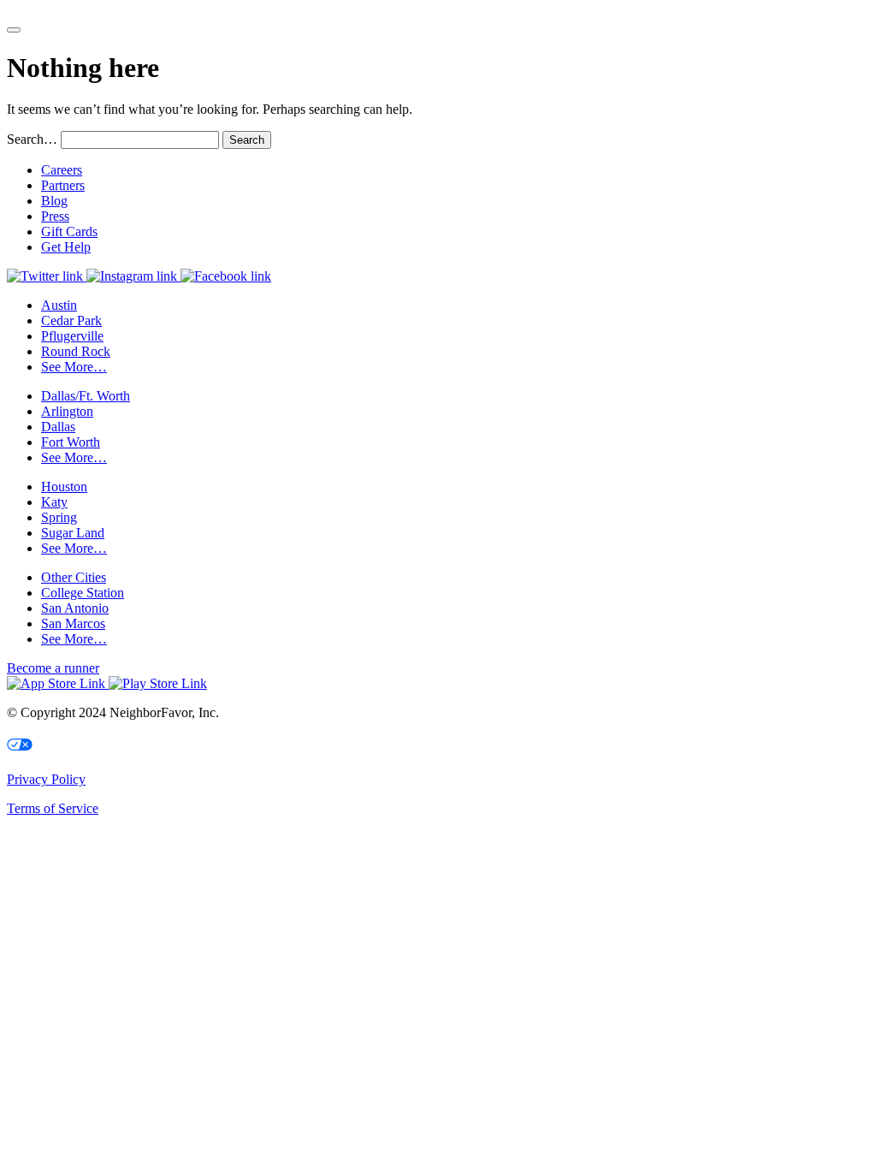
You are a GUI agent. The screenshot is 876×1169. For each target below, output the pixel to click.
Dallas (58, 426)
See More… (74, 366)
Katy (54, 502)
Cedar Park (71, 320)
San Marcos (73, 623)
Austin (59, 305)
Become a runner (53, 668)
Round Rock (75, 351)
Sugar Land (72, 532)
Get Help (66, 247)
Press (55, 216)
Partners (63, 185)
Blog (54, 200)
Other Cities (73, 577)
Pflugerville (72, 336)
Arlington (67, 411)
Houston (64, 486)
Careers (61, 170)
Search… (32, 139)
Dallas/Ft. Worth (85, 396)
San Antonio (75, 608)
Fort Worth (70, 442)
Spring (59, 517)
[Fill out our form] (14, 30)
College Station (82, 592)
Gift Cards (69, 231)
